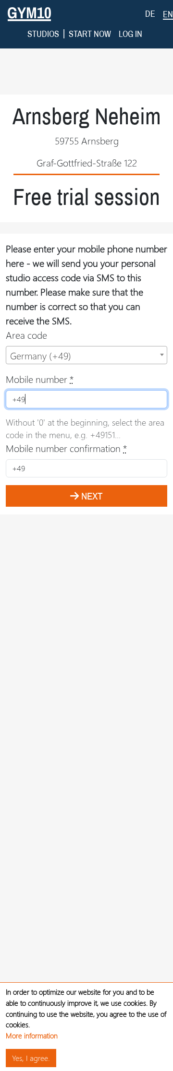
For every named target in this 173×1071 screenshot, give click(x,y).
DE (150, 13)
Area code (26, 334)
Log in (130, 33)
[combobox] (86, 355)
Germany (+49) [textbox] (40, 355)
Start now (90, 33)
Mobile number (40, 378)
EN (168, 14)
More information (32, 1035)
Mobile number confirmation (66, 447)
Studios (43, 33)
